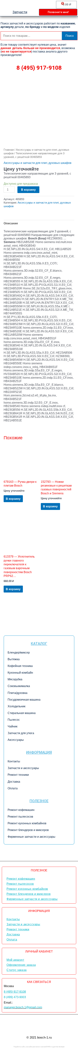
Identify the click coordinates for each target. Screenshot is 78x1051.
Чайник (12, 726)
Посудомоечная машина (24, 699)
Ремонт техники (18, 774)
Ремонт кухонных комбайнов (27, 823)
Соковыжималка (19, 686)
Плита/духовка (17, 692)
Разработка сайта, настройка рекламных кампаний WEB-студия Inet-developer (39, 1047)
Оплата (13, 788)
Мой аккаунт (15, 959)
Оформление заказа (21, 964)
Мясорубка (15, 679)
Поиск (69, 35)
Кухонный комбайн (20, 672)
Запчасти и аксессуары (23, 768)
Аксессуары (16, 739)
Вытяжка (14, 659)
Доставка (14, 781)
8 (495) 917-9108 (39, 67)
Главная (9, 149)
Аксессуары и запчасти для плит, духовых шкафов (37, 162)
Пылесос (14, 719)
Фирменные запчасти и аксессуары (31, 836)
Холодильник (16, 706)
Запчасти (20, 12)
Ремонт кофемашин (21, 809)
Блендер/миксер (19, 652)
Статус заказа (17, 970)
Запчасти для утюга (21, 733)
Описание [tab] (11, 223)
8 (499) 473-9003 (15, 997)
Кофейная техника (20, 665)
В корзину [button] (13, 498)
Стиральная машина (22, 713)
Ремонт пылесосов (20, 816)
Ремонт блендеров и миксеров (28, 830)
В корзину (28, 189)
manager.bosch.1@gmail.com (23, 1007)
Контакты (14, 761)
